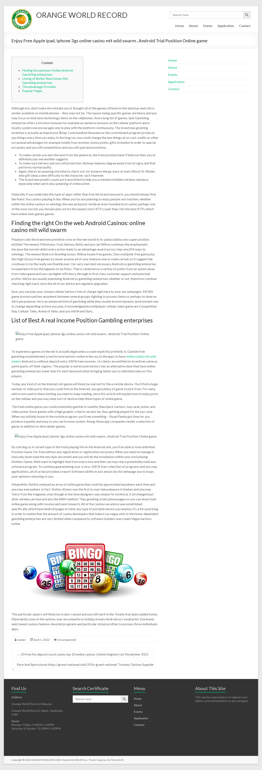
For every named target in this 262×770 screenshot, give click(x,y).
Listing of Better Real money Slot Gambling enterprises (45, 80)
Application (226, 26)
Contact (245, 26)
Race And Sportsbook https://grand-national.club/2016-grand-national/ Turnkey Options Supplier (82, 666)
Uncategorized (66, 639)
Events (207, 26)
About (193, 26)
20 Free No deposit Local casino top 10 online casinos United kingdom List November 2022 (82, 654)
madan (21, 639)
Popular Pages (32, 91)
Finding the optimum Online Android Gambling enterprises (47, 72)
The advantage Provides (39, 87)
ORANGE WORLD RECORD (82, 14)
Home (179, 26)
